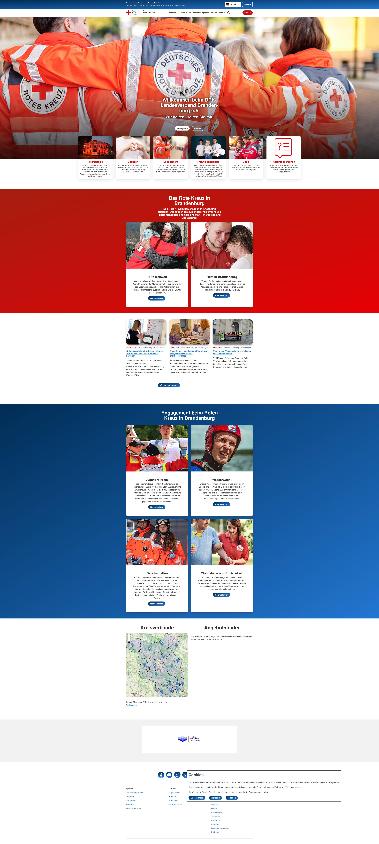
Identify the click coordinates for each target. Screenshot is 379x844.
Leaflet (170, 696)
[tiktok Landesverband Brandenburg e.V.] (177, 775)
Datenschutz (215, 820)
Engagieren (182, 128)
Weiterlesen (131, 705)
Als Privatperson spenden (135, 792)
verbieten (215, 797)
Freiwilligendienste (175, 804)
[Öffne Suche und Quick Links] (228, 12)
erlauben (232, 797)
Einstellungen (196, 797)
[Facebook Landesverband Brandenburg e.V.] (161, 775)
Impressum (215, 824)
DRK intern (215, 832)
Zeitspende (130, 796)
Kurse (188, 12)
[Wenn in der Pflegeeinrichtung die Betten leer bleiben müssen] (233, 332)
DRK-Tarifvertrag (217, 812)
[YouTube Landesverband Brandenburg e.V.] (169, 775)
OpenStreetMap (177, 696)
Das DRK (214, 12)
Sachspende (130, 800)
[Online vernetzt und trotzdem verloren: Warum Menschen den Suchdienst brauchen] (146, 332)
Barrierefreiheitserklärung (220, 828)
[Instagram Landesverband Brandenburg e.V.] (185, 775)
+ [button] (129, 636)
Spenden (205, 12)
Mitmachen (196, 12)
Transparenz (215, 816)
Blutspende (130, 804)
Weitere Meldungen (169, 385)
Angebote (181, 12)
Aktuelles (172, 12)
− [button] (129, 639)
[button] (129, 641)
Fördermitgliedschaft (133, 808)
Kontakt (222, 12)
